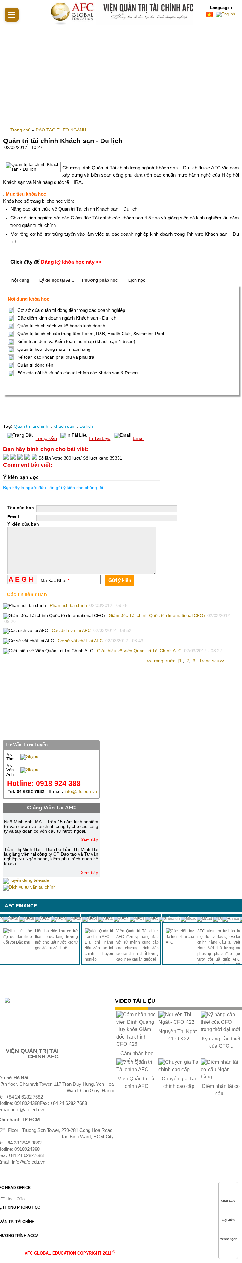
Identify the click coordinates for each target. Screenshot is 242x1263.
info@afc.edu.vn (81, 791)
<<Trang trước (161, 661)
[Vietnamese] (210, 14)
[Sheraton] (163, 919)
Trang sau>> (211, 661)
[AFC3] (99, 919)
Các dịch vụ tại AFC (71, 630)
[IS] (211, 919)
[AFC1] (130, 919)
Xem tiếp (89, 840)
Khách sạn (64, 426)
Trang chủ (20, 130)
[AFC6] (51, 919)
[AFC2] (114, 919)
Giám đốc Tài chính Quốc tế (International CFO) (157, 615)
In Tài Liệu (99, 438)
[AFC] (145, 919)
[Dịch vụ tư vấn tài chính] (29, 887)
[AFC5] (67, 919)
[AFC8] (20, 919)
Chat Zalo (228, 1200)
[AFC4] (83, 919)
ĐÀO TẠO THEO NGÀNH (61, 130)
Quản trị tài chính (31, 426)
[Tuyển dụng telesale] (26, 880)
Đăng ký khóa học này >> (71, 262)
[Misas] (181, 919)
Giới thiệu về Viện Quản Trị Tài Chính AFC (139, 650)
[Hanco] (224, 919)
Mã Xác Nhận (55, 580)
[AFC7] (36, 919)
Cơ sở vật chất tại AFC (80, 640)
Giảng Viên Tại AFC (51, 807)
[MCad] (198, 919)
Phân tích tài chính (68, 605)
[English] (226, 14)
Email (138, 438)
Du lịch (86, 426)
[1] (180, 661)
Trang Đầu (46, 438)
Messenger (228, 1239)
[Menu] (12, 15)
